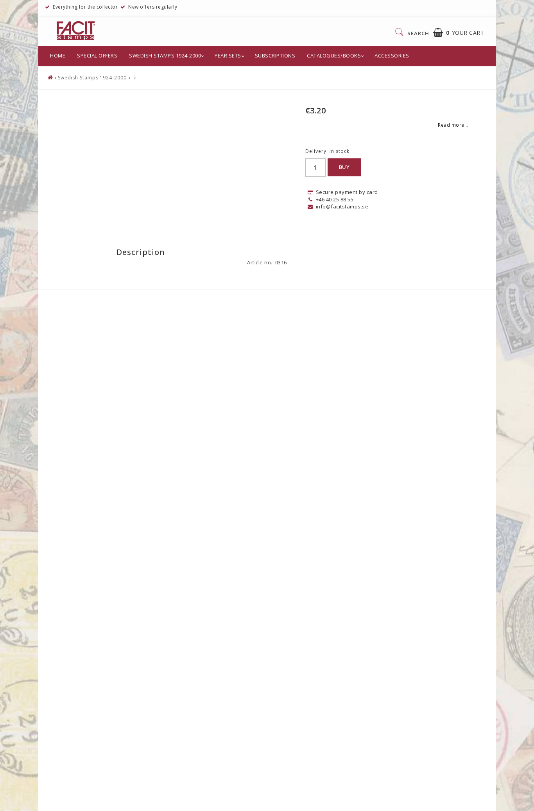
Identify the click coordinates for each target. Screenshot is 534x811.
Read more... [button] (453, 125)
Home (57, 55)
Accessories (392, 55)
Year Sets (228, 55)
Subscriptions (275, 55)
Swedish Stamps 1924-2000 (165, 55)
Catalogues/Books (334, 55)
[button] (458, 32)
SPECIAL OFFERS (97, 55)
